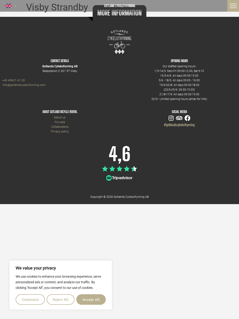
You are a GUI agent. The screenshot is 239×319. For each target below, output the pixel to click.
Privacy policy (60, 131)
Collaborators (60, 126)
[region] (60, 285)
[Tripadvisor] (179, 118)
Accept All (91, 299)
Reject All (60, 299)
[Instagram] (171, 118)
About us (60, 117)
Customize (30, 299)
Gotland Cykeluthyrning (119, 6)
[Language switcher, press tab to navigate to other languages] (10, 5)
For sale (60, 122)
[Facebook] (187, 118)
